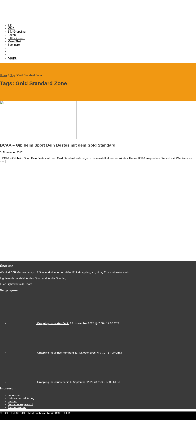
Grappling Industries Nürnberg (55, 352)
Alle (10, 25)
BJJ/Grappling (16, 31)
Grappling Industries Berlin (53, 323)
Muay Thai (14, 41)
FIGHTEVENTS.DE (14, 413)
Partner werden (17, 407)
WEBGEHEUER (60, 413)
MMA (11, 28)
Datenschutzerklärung (21, 398)
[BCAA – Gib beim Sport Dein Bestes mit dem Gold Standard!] (38, 138)
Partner (12, 401)
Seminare (14, 44)
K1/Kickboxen (16, 38)
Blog (12, 75)
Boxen (12, 34)
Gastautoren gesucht (20, 404)
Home (3, 75)
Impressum (14, 395)
